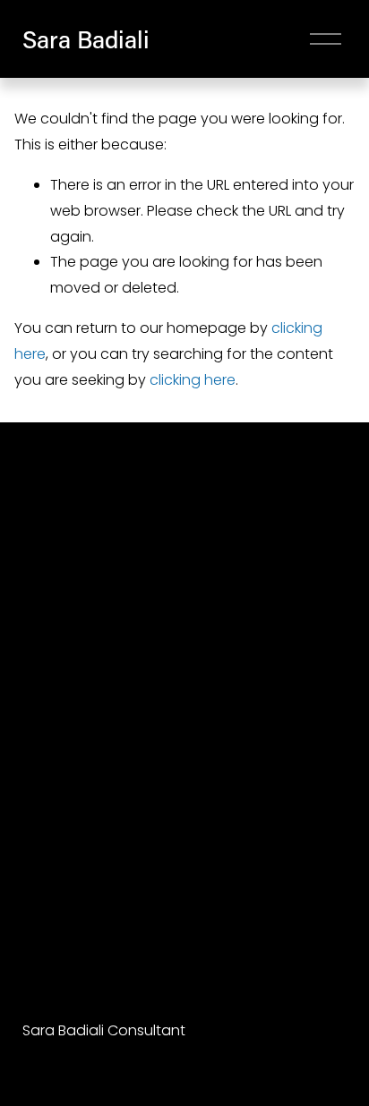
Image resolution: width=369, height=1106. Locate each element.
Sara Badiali (86, 39)
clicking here (193, 380)
